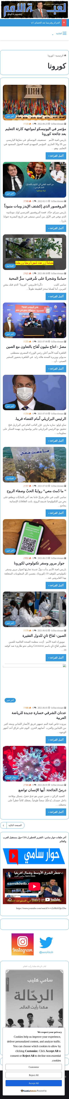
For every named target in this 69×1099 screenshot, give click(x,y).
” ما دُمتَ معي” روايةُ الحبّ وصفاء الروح (36, 491)
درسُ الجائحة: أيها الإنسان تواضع (42, 790)
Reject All (34, 1075)
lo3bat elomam (57, 124)
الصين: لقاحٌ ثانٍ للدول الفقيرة (44, 636)
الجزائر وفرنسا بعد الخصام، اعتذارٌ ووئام (41, 22)
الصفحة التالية (15, 825)
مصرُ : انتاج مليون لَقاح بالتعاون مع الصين (36, 347)
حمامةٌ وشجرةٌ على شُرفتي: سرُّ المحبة (37, 278)
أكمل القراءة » (56, 156)
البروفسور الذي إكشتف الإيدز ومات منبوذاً (35, 206)
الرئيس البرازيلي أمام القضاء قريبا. (40, 419)
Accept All (34, 1083)
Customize (34, 1067)
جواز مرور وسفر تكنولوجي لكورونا (40, 563)
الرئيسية (59, 55)
